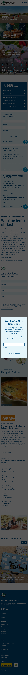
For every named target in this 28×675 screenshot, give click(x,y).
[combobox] (14, 344)
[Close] (25, 319)
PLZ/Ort (5, 347)
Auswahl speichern (14, 353)
